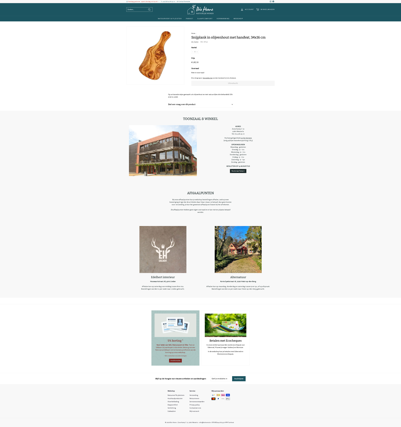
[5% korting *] (175, 325)
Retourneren (194, 398)
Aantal (194, 47)
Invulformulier (175, 361)
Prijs (193, 58)
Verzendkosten (208, 78)
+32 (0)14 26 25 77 (169, 2)
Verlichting (172, 408)
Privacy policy (195, 405)
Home (193, 33)
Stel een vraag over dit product (181, 104)
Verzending (194, 395)
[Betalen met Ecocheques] (225, 325)
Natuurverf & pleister (170, 19)
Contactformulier (184, 2)
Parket (189, 19)
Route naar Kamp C (238, 171)
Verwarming (223, 19)
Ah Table (194, 42)
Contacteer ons (195, 408)
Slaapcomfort (205, 19)
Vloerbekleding (173, 402)
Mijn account (194, 411)
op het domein (246, 138)
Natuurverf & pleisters (176, 395)
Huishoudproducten (175, 398)
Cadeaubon (172, 411)
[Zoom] (155, 55)
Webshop (238, 19)
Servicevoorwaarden (197, 402)
